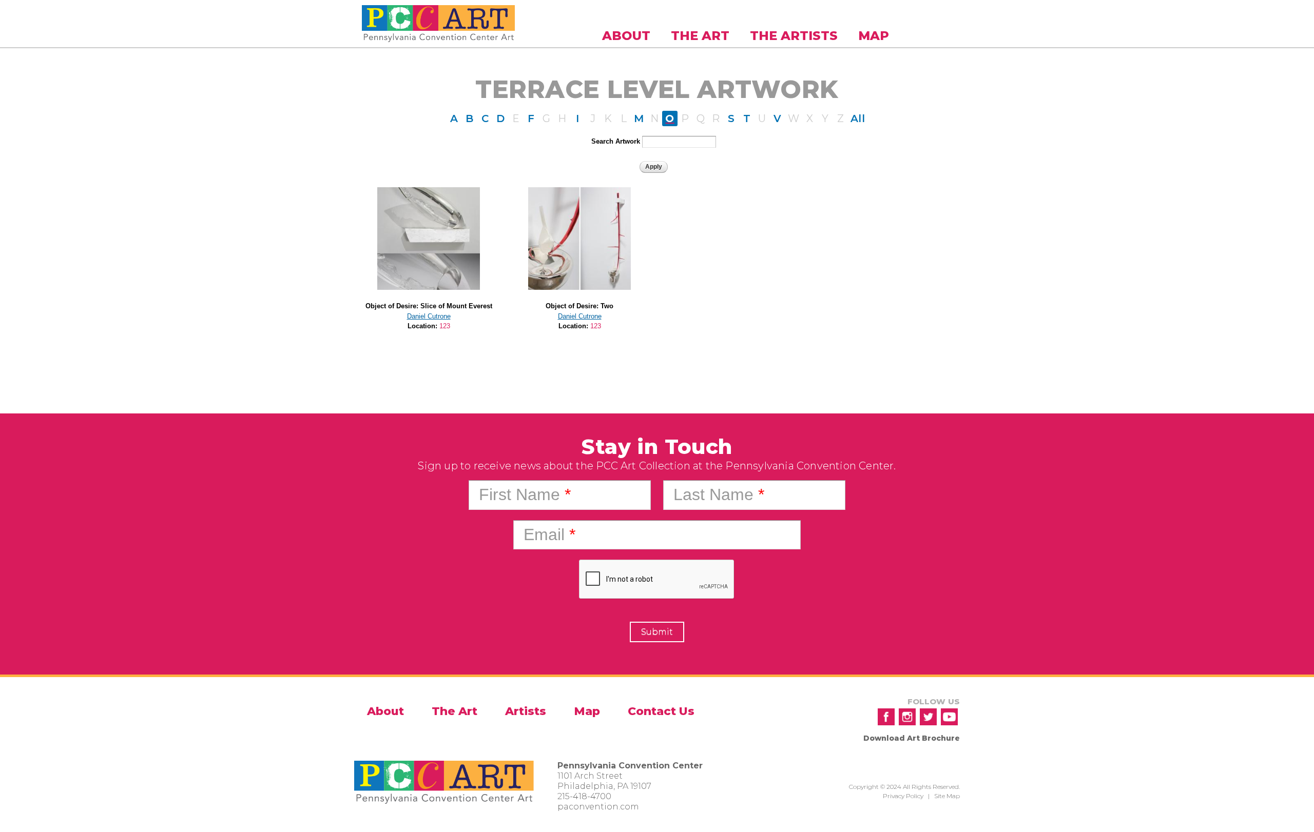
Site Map (947, 796)
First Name (525, 494)
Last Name (718, 494)
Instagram (907, 716)
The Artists (794, 35)
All (858, 118)
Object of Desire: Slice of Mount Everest (428, 306)
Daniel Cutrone (429, 316)
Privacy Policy (903, 796)
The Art (700, 35)
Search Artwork (615, 141)
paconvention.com (598, 806)
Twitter (928, 716)
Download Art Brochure (911, 738)
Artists (525, 711)
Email (549, 534)
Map (873, 35)
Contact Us (661, 711)
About (626, 35)
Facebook (886, 716)
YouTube (949, 716)
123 (444, 326)
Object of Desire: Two (579, 306)
